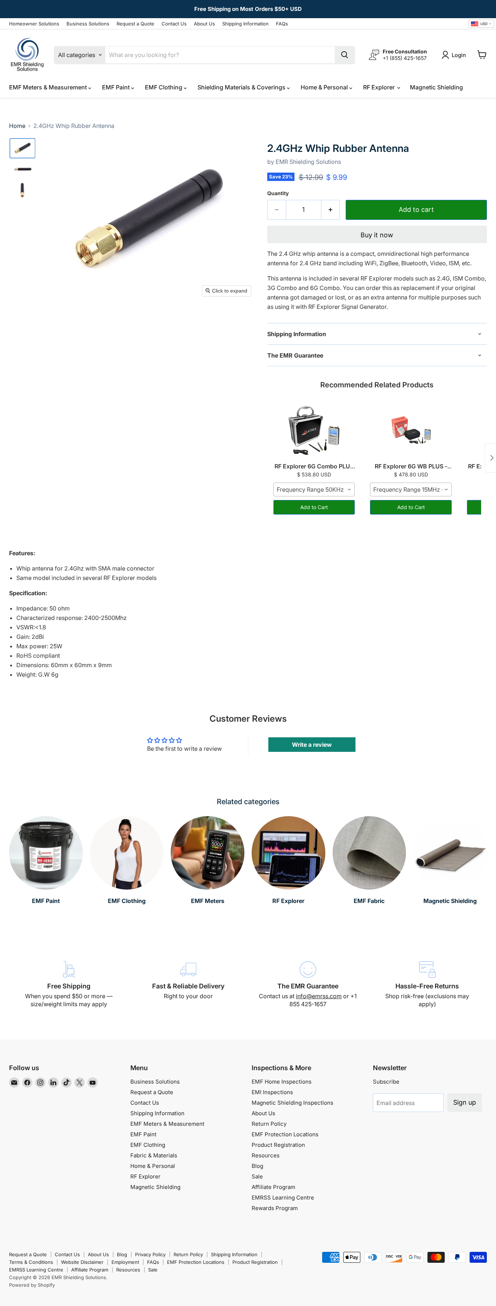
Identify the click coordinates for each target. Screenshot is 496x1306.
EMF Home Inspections (282, 1081)
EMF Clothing (164, 87)
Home (17, 125)
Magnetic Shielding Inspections (292, 1102)
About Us (204, 24)
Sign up (464, 1102)
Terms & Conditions (31, 1262)
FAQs (282, 24)
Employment (125, 1262)
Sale (257, 1176)
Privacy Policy (150, 1254)
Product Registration (278, 1144)
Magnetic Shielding (436, 87)
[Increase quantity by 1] (330, 210)
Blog (257, 1165)
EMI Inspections (272, 1092)
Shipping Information (245, 24)
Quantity (278, 193)
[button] (22, 148)
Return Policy (269, 1123)
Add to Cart (314, 507)
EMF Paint (116, 87)
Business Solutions (87, 24)
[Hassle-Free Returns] (427, 984)
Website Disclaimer (82, 1262)
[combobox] (481, 24)
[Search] (344, 55)
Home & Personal (325, 87)
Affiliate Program (273, 1187)
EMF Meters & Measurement (48, 87)
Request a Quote (135, 24)
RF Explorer (379, 87)
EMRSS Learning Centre (283, 1197)
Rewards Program (275, 1208)
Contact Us (174, 24)
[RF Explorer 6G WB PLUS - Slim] (411, 430)
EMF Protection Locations (285, 1134)
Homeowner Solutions (34, 24)
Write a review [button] (312, 744)
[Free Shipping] (69, 984)
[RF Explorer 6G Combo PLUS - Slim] (314, 430)
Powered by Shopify (32, 1285)
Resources (266, 1155)
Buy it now (377, 235)
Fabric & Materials (153, 1155)
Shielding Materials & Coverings (242, 87)
